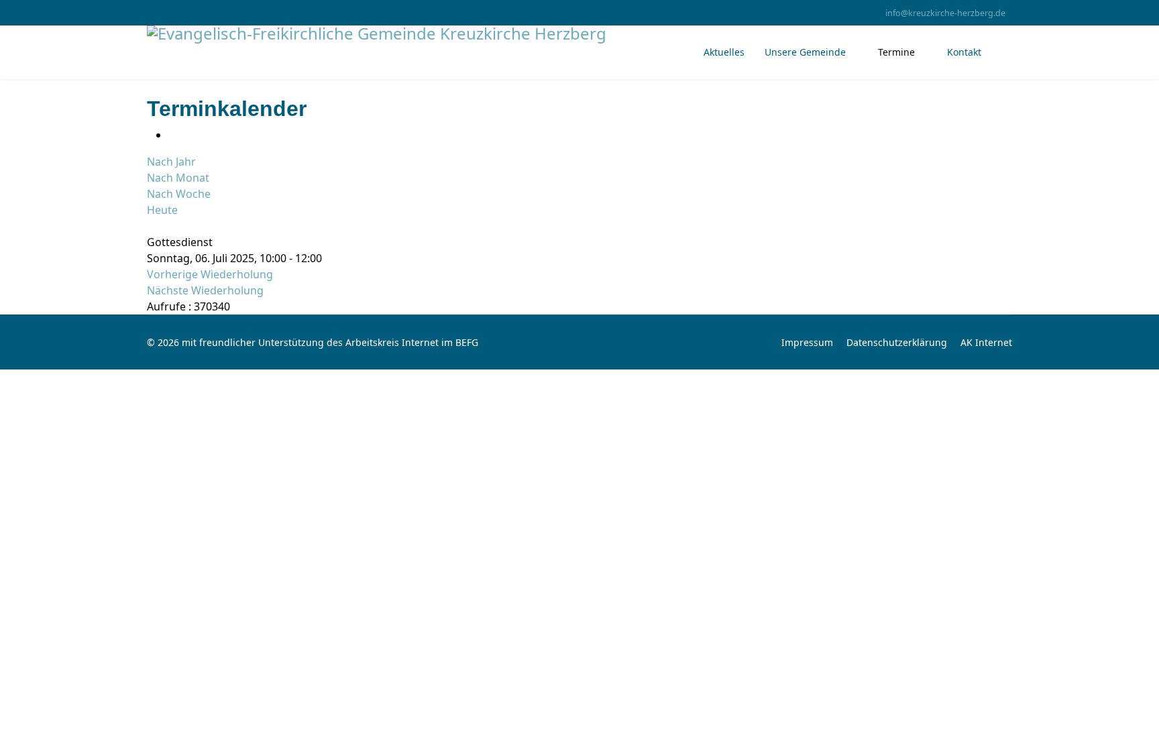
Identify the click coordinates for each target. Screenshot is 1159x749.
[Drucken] (172, 134)
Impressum (807, 342)
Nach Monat (178, 177)
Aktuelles (724, 52)
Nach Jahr (171, 161)
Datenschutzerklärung (896, 342)
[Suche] (151, 226)
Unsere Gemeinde (805, 52)
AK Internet (986, 342)
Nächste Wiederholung (205, 290)
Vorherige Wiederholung (210, 274)
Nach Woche (179, 193)
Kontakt (964, 52)
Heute (162, 210)
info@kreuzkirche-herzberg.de (945, 13)
